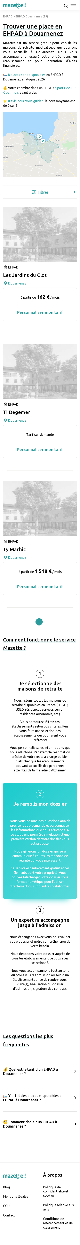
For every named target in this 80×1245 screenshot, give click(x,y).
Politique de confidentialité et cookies (55, 1191)
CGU (6, 1206)
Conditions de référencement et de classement (58, 1223)
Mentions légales (15, 1196)
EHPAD (8, 16)
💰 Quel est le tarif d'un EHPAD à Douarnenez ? (30, 1071)
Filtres (43, 192)
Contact (9, 1215)
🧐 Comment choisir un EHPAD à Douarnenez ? (30, 1124)
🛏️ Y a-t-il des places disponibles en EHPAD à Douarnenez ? (33, 1098)
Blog (6, 1187)
